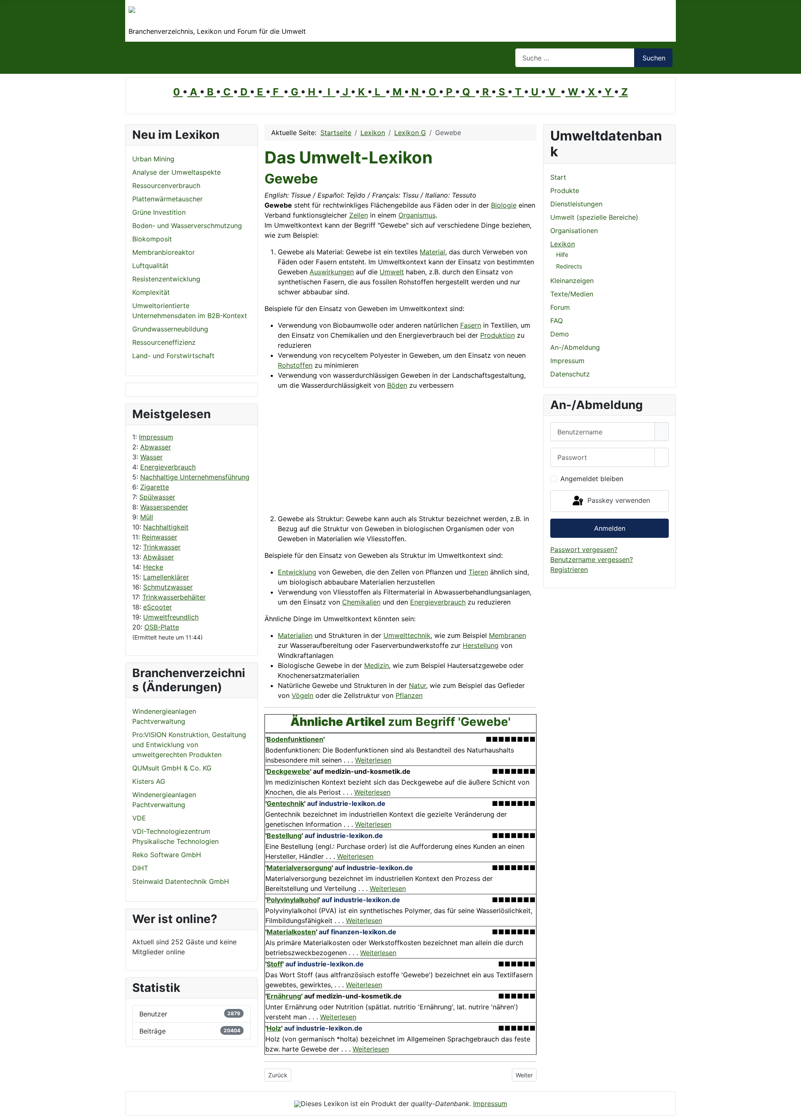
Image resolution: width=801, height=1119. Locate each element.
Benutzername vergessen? (591, 559)
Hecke (153, 567)
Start (558, 177)
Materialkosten (291, 932)
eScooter (157, 607)
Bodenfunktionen (295, 739)
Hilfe (562, 254)
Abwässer (158, 557)
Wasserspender (164, 507)
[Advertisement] (362, 455)
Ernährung (284, 996)
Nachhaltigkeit (166, 527)
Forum (560, 307)
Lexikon (562, 244)
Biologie (503, 205)
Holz (274, 1028)
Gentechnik (285, 803)
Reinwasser (159, 537)
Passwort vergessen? (583, 549)
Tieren (478, 572)
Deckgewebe (288, 771)
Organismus (417, 215)
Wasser (151, 457)
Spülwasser (157, 497)
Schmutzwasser (168, 587)
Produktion (497, 335)
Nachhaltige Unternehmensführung (194, 477)
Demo (559, 334)
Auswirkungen (332, 272)
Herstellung (481, 645)
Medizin (376, 665)
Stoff (274, 964)
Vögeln (302, 695)
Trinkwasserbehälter (174, 597)
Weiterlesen (373, 760)
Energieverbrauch (168, 467)
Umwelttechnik (407, 635)
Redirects (569, 266)
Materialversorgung (299, 867)
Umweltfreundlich (171, 617)
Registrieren (569, 569)
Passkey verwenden (617, 500)
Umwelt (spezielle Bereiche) (594, 217)
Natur (417, 685)
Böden (397, 385)
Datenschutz (570, 374)
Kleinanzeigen (572, 280)
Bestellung (284, 835)
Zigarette (154, 487)
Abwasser (155, 447)
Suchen (653, 58)
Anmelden (609, 528)
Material (432, 252)
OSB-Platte (161, 627)
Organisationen (574, 230)
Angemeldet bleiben (591, 478)
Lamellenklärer (166, 577)
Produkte (564, 190)
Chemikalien (361, 602)
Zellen (358, 215)
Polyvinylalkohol (293, 900)
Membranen (507, 635)
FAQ (556, 320)
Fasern (470, 325)
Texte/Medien (571, 294)
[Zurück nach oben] (790, 1108)
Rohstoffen (295, 365)
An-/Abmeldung (575, 347)
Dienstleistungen (576, 204)
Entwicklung (297, 572)
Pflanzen (409, 695)
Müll (146, 517)
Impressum (156, 437)
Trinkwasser (162, 547)
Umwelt (392, 272)
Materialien (295, 635)
